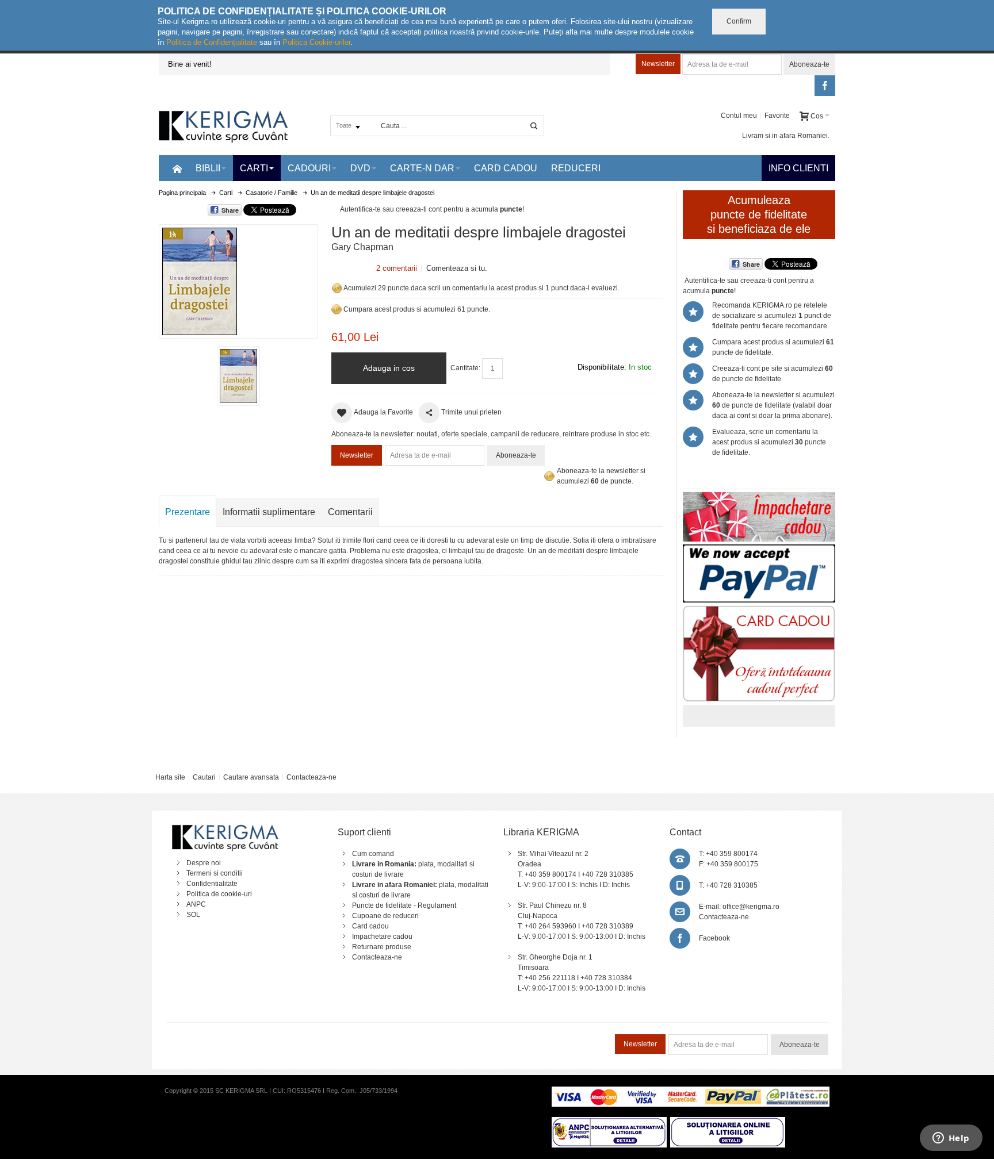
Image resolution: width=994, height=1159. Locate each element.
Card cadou (370, 926)
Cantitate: (465, 368)
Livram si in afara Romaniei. (785, 136)
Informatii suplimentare (269, 512)
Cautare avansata (251, 777)
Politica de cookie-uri (219, 894)
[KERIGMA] (224, 126)
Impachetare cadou (382, 936)
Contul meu (739, 116)
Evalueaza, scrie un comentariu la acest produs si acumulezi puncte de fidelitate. (769, 442)
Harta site (170, 777)
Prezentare (187, 512)
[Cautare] (534, 126)
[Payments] (690, 1092)
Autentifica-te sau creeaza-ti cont (391, 209)
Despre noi (203, 863)
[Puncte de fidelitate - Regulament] (336, 309)
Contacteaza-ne (311, 777)
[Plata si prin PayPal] (759, 550)
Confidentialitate (212, 884)
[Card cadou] (759, 611)
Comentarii (350, 512)
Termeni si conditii (214, 873)
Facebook (714, 938)
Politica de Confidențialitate (211, 42)
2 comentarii (396, 268)
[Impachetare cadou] (759, 497)
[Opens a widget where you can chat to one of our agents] (950, 1139)
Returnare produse (381, 947)
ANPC (196, 904)
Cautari (204, 777)
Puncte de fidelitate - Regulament (404, 905)
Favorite (777, 116)
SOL (193, 915)
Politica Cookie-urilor (316, 42)
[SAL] (609, 1122)
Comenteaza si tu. (456, 268)
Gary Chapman (362, 247)
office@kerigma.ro (750, 907)
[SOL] (727, 1122)
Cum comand (373, 854)
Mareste (236, 279)
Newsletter (658, 64)
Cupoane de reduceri (385, 916)
